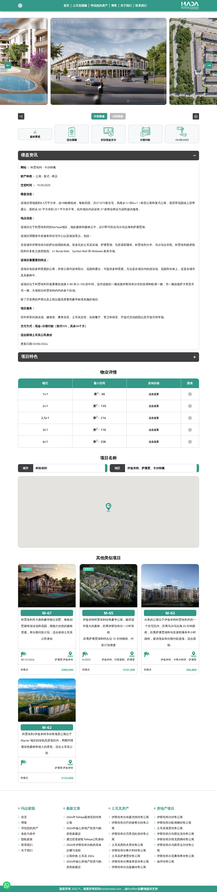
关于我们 (126, 5)
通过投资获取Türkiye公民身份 (85, 839)
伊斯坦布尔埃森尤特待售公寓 (130, 817)
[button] (20, 5)
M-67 (47, 613)
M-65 (108, 613)
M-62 (47, 727)
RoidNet (133, 888)
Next (8, 65)
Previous (209, 65)
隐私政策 (27, 839)
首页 (66, 5)
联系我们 (141, 5)
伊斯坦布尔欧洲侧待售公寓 (174, 822)
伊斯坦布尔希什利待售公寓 (129, 850)
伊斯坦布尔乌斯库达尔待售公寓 (175, 847)
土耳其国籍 (80, 5)
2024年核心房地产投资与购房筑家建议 (83, 831)
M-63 (170, 613)
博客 (114, 5)
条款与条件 (28, 833)
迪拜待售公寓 (165, 861)
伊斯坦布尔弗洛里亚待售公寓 (130, 861)
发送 (177, 480)
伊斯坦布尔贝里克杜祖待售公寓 (130, 836)
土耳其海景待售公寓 (170, 828)
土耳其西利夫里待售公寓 (127, 844)
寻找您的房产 (99, 5)
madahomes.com (110, 888)
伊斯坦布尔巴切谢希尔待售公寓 (130, 825)
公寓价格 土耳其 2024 (80, 856)
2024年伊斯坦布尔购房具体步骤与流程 (83, 847)
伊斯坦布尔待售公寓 (170, 817)
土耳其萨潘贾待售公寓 (126, 856)
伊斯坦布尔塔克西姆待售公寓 (175, 839)
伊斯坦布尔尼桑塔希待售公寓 (175, 856)
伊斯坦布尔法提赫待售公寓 (129, 867)
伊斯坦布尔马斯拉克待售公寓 (175, 833)
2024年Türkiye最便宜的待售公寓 (84, 819)
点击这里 (154, 394)
